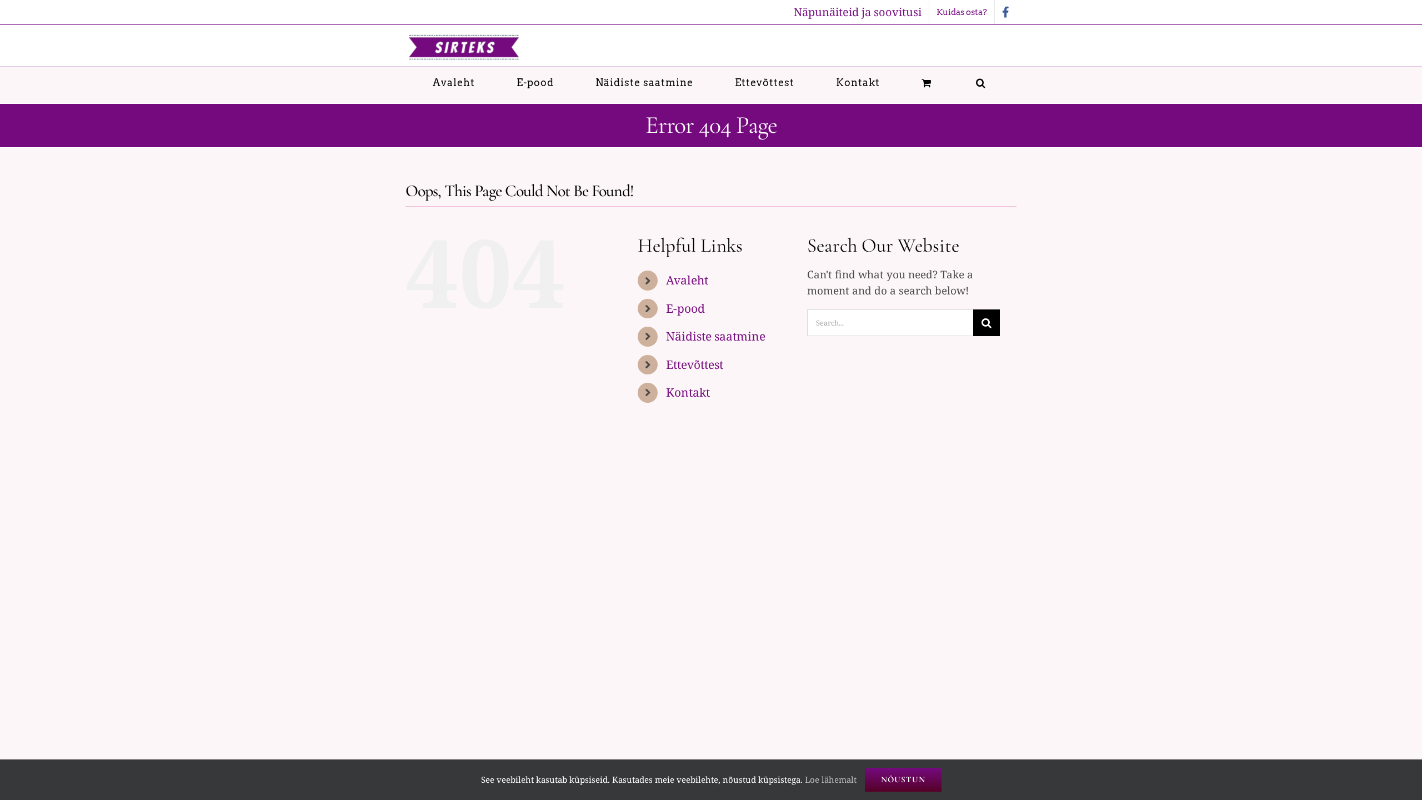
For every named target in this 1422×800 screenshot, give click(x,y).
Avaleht (687, 280)
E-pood (685, 308)
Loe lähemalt (831, 779)
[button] (981, 82)
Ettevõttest (694, 364)
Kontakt (688, 392)
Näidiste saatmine (715, 336)
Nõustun (903, 779)
